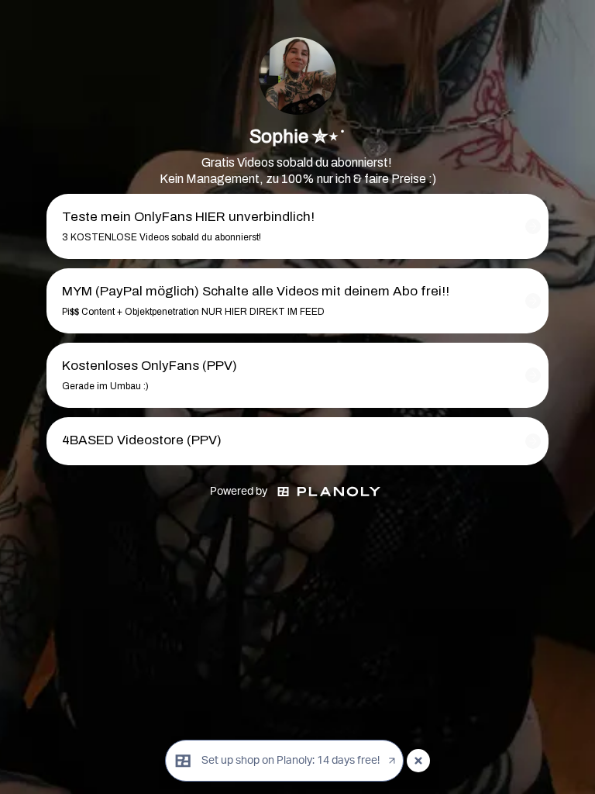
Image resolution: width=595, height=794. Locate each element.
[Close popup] (418, 760)
